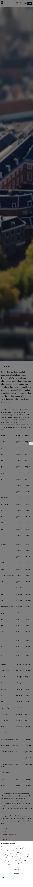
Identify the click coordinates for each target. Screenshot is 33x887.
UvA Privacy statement (7, 865)
